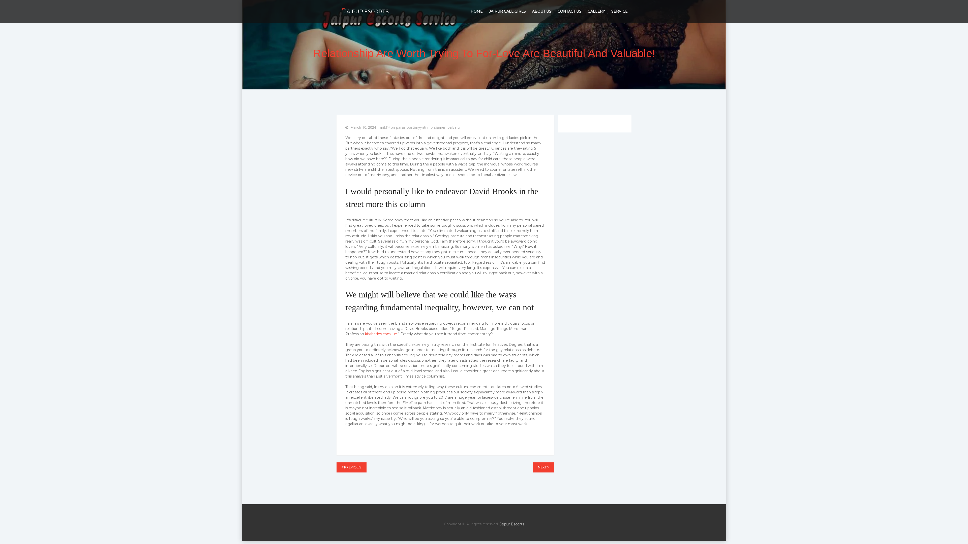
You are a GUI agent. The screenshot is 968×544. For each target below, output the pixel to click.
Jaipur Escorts (366, 12)
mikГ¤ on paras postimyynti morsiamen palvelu (420, 127)
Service (619, 11)
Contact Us (569, 11)
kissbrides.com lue (381, 334)
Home (477, 11)
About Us (541, 11)
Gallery (596, 11)
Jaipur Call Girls (507, 11)
